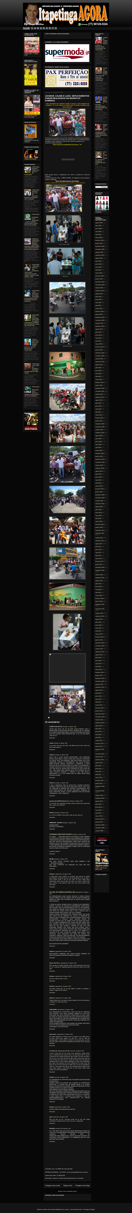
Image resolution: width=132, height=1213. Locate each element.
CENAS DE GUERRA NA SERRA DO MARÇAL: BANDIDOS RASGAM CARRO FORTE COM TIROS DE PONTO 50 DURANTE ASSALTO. (31, 244)
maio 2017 (98, 552)
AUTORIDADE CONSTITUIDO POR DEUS (60, 834)
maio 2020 (98, 444)
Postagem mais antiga (82, 1185)
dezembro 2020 (99, 424)
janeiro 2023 (98, 350)
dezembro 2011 (99, 749)
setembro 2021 (99, 397)
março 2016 (98, 595)
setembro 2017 (99, 540)
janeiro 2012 (98, 746)
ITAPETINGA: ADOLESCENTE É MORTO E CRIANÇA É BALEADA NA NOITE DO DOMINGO (31, 391)
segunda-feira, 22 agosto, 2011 (63, 874)
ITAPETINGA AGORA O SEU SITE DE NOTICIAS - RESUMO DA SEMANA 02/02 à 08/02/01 (31, 194)
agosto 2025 (98, 258)
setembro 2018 (99, 503)
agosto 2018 (98, 506)
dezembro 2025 (99, 246)
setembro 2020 (99, 432)
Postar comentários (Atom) (70, 1191)
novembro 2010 (99, 791)
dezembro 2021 (99, 388)
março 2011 (98, 777)
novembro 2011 (99, 754)
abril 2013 (98, 702)
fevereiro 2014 (99, 672)
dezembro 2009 (99, 825)
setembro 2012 (99, 722)
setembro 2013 (99, 687)
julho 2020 (98, 438)
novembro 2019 (99, 462)
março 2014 (98, 669)
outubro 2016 (99, 574)
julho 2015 (98, 622)
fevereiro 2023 (99, 347)
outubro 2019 (99, 465)
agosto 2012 (98, 725)
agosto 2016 (98, 580)
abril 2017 (98, 555)
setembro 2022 (99, 361)
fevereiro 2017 (99, 561)
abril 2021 (98, 412)
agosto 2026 (98, 222)
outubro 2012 (99, 719)
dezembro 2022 (99, 353)
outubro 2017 (99, 537)
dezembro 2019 (99, 459)
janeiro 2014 (98, 675)
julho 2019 (98, 474)
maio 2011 (98, 771)
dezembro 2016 (99, 567)
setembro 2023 (99, 326)
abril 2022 (98, 376)
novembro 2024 (99, 284)
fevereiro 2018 (99, 524)
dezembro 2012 (99, 714)
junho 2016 (98, 586)
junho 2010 (98, 807)
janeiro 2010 (98, 822)
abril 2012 (98, 737)
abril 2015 (98, 631)
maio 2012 (98, 734)
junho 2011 (98, 768)
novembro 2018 (99, 497)
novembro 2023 (99, 320)
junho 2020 (98, 441)
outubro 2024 (99, 287)
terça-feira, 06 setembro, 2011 (63, 1128)
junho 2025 (98, 264)
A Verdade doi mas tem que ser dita (59, 1051)
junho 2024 (98, 299)
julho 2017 (98, 546)
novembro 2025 (99, 249)
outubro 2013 (99, 684)
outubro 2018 (99, 500)
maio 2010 (98, 810)
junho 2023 (98, 335)
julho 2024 (98, 296)
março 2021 (98, 415)
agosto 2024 (98, 293)
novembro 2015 (99, 609)
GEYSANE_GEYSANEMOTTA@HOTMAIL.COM (62, 892)
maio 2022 (98, 373)
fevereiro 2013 (99, 708)
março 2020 (98, 450)
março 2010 (98, 816)
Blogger (93, 1209)
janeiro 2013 (98, 711)
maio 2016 (98, 589)
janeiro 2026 (98, 243)
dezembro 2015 (99, 604)
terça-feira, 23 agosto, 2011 (77, 1051)
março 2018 (98, 521)
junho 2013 (98, 696)
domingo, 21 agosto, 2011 (69, 726)
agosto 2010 (98, 801)
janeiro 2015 (98, 640)
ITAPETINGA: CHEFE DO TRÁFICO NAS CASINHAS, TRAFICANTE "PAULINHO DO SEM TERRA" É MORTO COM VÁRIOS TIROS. (31, 271)
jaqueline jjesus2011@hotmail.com (59, 801)
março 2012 (98, 740)
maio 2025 (98, 267)
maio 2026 (98, 231)
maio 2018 (98, 515)
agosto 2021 (98, 400)
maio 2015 (98, 628)
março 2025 (98, 273)
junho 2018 (98, 512)
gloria (51, 1117)
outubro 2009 (99, 830)
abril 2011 (98, 774)
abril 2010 (98, 813)
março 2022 (98, 379)
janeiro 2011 (98, 783)
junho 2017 (98, 549)
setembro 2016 (99, 577)
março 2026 (98, 237)
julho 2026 (98, 225)
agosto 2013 (98, 690)
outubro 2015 (99, 613)
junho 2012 (98, 731)
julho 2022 (98, 367)
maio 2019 (98, 480)
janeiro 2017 (98, 564)
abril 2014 (98, 666)
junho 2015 (98, 625)
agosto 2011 (98, 762)
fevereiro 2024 (99, 311)
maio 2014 (98, 663)
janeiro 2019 (98, 492)
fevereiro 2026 (99, 240)
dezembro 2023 (99, 317)
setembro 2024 (99, 290)
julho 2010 (98, 804)
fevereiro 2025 (99, 276)
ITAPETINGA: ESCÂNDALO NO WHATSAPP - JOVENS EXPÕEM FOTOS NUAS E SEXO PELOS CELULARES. (31, 220)
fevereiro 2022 (99, 382)
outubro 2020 (99, 429)
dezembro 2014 (99, 643)
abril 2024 (98, 305)
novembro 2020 (99, 427)
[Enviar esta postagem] (48, 717)
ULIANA (51, 1077)
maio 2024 (98, 302)
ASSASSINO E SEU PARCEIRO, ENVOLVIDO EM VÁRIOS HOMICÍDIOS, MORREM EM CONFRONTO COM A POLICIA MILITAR (31, 320)
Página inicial (67, 1185)
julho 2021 (98, 403)
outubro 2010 (99, 795)
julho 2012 (98, 728)
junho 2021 (98, 406)
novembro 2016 (99, 570)
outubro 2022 (99, 358)
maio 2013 (98, 699)
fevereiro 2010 (99, 819)
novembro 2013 (99, 681)
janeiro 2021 (98, 421)
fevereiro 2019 (99, 489)
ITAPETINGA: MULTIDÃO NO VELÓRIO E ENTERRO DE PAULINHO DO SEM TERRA (31, 368)
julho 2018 (98, 509)
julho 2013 (98, 693)
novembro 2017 (99, 533)
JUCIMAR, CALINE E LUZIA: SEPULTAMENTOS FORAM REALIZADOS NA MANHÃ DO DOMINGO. (67, 98)
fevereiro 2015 (99, 637)
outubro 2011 (99, 756)
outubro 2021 (99, 394)
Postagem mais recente (52, 1185)
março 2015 (98, 634)
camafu (51, 743)
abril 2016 (98, 592)
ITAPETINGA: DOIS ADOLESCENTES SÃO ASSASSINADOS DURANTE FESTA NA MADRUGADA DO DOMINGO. (31, 296)
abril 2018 (98, 518)
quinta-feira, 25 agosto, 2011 (62, 1107)
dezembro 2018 (99, 495)
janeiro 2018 (98, 527)
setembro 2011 (99, 759)
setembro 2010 (99, 798)
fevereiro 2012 (99, 743)
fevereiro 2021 (99, 418)
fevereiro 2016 (99, 598)
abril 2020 (98, 447)
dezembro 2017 (99, 530)
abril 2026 (98, 234)
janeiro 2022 (98, 385)
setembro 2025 (99, 255)
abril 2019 (98, 483)
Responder (52, 738)
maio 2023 (98, 338)
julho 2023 (98, 332)
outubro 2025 (99, 252)
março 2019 (98, 486)
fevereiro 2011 (99, 780)
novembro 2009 (99, 828)
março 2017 (98, 558)
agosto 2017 (98, 543)
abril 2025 (98, 270)
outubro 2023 (99, 323)
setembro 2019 (99, 468)
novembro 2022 (99, 356)
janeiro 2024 (98, 314)
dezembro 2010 (99, 786)
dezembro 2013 (99, 678)
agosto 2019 (98, 471)
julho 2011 (98, 765)
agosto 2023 (98, 329)
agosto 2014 (98, 654)
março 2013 (98, 705)
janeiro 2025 (98, 279)
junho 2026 (98, 228)
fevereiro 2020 (99, 453)
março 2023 (98, 344)
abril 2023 (98, 341)
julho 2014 (98, 657)
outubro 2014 (99, 648)
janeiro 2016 (98, 601)
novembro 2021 (99, 391)
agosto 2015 (98, 619)
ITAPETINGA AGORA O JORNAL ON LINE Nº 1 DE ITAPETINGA (31, 170)
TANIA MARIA (53, 1009)
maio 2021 (98, 409)
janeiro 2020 (98, 456)
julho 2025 (98, 261)
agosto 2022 (98, 364)
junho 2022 (98, 370)
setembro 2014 (99, 651)
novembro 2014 (99, 646)
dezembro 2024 (99, 282)
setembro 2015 (99, 616)
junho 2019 (98, 477)
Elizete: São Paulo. (54, 963)
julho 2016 (98, 583)
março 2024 (98, 308)
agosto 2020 (98, 435)
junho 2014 (98, 660)
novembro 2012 (99, 716)
